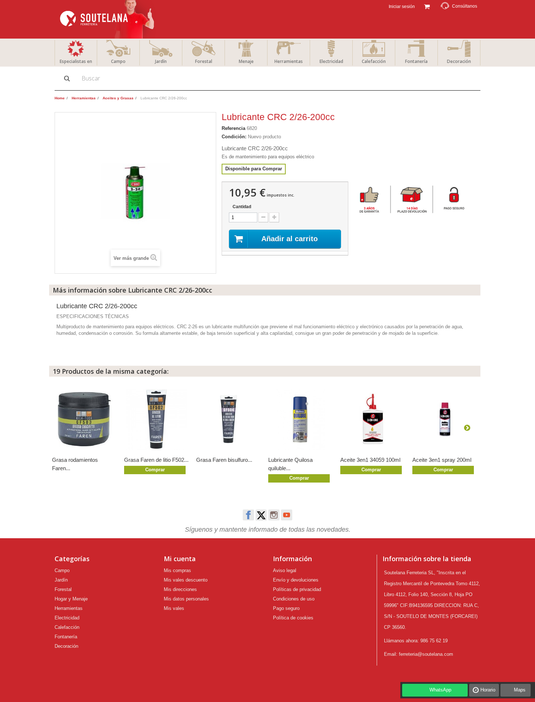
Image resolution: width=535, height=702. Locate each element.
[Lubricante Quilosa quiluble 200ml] (300, 419)
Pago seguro (286, 608)
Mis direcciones (180, 589)
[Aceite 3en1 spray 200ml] (444, 419)
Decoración (459, 61)
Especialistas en (76, 61)
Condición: (234, 136)
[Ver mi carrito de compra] (426, 6)
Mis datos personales (186, 599)
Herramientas (288, 61)
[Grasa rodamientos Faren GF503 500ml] (84, 419)
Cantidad (242, 206)
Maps (520, 690)
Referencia (233, 128)
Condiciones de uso (293, 599)
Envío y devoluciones (295, 580)
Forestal (203, 61)
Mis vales (174, 608)
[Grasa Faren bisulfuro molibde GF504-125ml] (228, 419)
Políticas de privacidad (297, 589)
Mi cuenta (180, 558)
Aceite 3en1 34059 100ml (370, 460)
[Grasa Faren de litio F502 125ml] (156, 419)
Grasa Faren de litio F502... (156, 460)
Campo (118, 61)
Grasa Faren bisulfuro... (224, 460)
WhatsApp (440, 690)
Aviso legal (284, 570)
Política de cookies (293, 617)
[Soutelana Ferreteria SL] (108, 19)
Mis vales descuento (185, 580)
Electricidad (331, 61)
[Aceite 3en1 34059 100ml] (372, 419)
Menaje (246, 61)
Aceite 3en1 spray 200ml (441, 460)
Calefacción (374, 61)
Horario (487, 690)
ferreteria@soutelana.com (426, 654)
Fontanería (416, 61)
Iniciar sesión (401, 6)
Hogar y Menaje (71, 599)
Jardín (161, 61)
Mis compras (177, 570)
